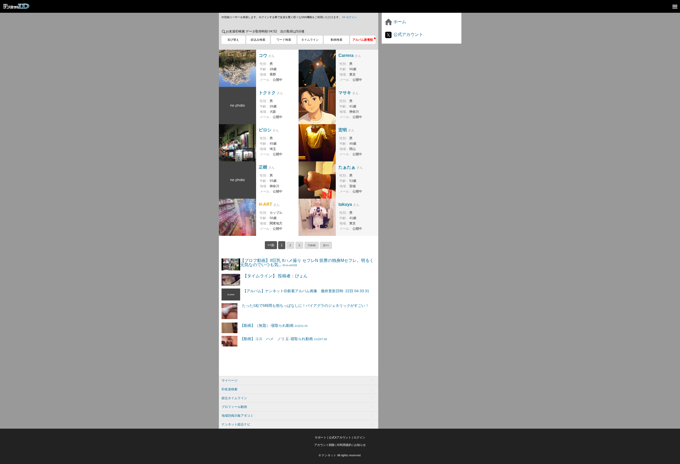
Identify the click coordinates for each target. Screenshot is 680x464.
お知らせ (360, 444)
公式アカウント (407, 34)
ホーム (399, 21)
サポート (320, 437)
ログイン (351, 17)
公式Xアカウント (340, 437)
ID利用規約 (344, 444)
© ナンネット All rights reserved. (340, 455)
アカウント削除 (324, 444)
